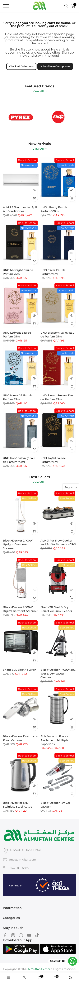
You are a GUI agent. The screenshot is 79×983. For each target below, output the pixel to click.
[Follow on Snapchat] (21, 935)
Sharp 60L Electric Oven (19, 669)
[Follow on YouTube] (29, 935)
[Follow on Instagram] (13, 935)
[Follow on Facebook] (5, 935)
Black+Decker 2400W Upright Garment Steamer (18, 544)
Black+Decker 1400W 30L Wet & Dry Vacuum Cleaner (57, 673)
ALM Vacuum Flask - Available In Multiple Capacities (54, 740)
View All (38, 91)
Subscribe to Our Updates (55, 66)
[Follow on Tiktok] (37, 935)
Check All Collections (21, 66)
